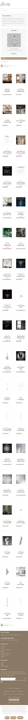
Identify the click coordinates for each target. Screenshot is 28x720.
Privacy (2, 651)
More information (22, 713)
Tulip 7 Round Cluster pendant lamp (7, 152)
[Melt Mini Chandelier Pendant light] (7, 78)
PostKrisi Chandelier (21, 213)
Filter (4, 58)
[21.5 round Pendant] (20, 541)
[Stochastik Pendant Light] (7, 356)
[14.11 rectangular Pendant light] (7, 417)
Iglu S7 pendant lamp (20, 121)
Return (2, 664)
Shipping (3, 646)
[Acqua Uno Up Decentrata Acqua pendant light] (7, 263)
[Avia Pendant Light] (20, 356)
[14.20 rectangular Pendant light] (20, 387)
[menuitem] (0, 6)
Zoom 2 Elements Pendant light (14, 50)
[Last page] (7, 66)
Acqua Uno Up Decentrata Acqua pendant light (7, 275)
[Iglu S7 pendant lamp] (20, 109)
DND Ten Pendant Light (7, 460)
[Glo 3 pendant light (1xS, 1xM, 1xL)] (7, 202)
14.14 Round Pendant (21, 614)
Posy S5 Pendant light (7, 121)
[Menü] (0, 6)
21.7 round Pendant (7, 552)
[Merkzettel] (18, 6)
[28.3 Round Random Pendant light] (7, 387)
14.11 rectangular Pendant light (7, 429)
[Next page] (4, 66)
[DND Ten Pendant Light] (7, 448)
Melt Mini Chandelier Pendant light (7, 90)
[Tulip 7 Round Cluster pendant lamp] (7, 140)
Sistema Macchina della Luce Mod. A (7, 306)
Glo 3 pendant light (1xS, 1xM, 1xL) (7, 213)
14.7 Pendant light (7, 614)
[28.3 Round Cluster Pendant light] (20, 510)
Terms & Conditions (5, 649)
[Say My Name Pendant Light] (20, 325)
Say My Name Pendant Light (21, 337)
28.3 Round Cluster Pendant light (20, 522)
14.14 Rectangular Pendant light (20, 583)
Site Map (3, 656)
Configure (20, 717)
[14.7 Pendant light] (7, 602)
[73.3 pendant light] (20, 294)
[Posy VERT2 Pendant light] (20, 78)
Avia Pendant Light (20, 368)
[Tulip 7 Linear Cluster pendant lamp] (7, 171)
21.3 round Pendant (7, 583)
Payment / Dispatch (5, 653)
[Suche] (15, 6)
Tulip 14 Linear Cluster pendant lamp (20, 183)
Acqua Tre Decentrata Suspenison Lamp (7, 337)
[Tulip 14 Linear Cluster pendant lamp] (20, 171)
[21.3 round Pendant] (7, 572)
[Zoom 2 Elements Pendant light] (14, 40)
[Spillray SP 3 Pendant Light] (20, 448)
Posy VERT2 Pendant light (20, 90)
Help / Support (7, 691)
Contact (3, 648)
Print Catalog (20, 691)
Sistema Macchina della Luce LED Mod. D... (21, 275)
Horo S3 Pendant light (7, 244)
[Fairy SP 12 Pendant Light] (20, 479)
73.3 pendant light (20, 306)
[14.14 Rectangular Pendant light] (20, 572)
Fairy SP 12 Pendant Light (21, 491)
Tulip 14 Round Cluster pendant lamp (20, 152)
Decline (7, 717)
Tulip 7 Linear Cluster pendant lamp (7, 183)
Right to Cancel (4, 655)
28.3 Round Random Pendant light (7, 398)
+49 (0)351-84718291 (7, 638)
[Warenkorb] (25, 6)
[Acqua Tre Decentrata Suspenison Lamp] (7, 325)
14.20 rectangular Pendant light (20, 398)
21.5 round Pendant (21, 552)
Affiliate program (5, 666)
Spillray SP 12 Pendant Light (7, 491)
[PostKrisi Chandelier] (20, 202)
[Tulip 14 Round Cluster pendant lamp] (20, 140)
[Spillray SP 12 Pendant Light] (7, 479)
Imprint (2, 662)
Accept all (13, 717)
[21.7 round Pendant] (7, 541)
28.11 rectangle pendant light (7, 522)
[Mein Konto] (22, 6)
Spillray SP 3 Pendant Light (21, 460)
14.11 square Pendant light (20, 429)
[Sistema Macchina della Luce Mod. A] (7, 294)
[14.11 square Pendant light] (20, 417)
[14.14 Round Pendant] (20, 602)
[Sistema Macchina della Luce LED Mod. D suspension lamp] (20, 263)
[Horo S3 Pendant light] (7, 233)
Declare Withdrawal (14, 699)
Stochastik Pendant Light (7, 368)
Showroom (11, 694)
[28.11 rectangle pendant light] (7, 510)
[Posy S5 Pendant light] (7, 109)
